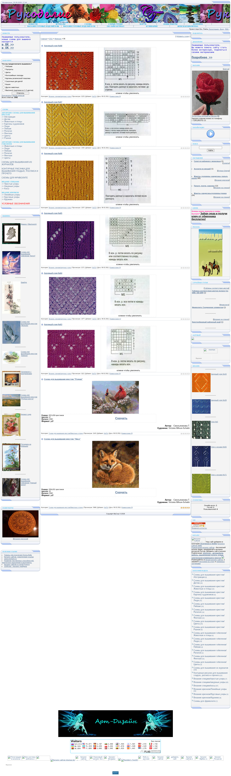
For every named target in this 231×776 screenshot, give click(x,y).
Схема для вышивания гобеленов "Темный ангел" (28, 482)
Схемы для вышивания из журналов (211, 668)
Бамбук (24, 282)
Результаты (6, 95)
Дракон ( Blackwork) (29, 224)
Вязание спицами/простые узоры (209, 679)
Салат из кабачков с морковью (207, 161)
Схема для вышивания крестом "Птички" (63, 379)
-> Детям (6, 119)
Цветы (8, 72)
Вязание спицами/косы (204, 685)
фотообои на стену (206, 562)
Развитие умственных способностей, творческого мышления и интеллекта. (18, 561)
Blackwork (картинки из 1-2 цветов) (19, 90)
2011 (51, 39)
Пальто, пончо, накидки (204, 186)
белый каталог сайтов (214, 560)
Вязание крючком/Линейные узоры (210, 689)
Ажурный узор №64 (53, 273)
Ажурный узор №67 (53, 102)
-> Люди (6, 126)
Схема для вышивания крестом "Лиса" (62, 439)
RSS (226, 29)
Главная (44, 39)
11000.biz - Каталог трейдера (15, 566)
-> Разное (6, 138)
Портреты (9, 69)
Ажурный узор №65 (53, 213)
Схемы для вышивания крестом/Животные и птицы (66, 433)
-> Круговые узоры (10, 197)
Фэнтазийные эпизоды (14, 75)
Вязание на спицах (221, 188)
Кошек (7, 84)
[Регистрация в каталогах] (15, 760)
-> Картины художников (13, 124)
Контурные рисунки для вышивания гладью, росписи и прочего (211, 674)
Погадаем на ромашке (26, 445)
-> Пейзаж (6, 128)
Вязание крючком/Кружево (206, 697)
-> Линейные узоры (11, 194)
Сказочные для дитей (13, 81)
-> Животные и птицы (12, 121)
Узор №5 (214, 422)
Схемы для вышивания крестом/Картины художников (209, 593)
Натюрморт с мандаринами (26, 373)
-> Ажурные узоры (10, 186)
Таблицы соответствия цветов (216, 288)
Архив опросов (18, 95)
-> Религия (7, 131)
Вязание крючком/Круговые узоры (210, 694)
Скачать (121, 418)
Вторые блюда (223, 171)
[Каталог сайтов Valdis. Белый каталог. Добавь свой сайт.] (198, 542)
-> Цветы (6, 135)
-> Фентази (7, 133)
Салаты (226, 163)
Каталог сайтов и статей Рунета (17, 564)
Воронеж (199, 358)
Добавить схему (182, 36)
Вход (222, 29)
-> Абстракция (8, 117)
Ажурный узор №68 (53, 46)
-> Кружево (7, 199)
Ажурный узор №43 (219, 374)
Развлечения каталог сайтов (203, 547)
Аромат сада (26, 414)
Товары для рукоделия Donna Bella (18, 555)
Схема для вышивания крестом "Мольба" (29, 323)
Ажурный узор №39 (219, 400)
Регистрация (213, 29)
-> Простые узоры (10, 184)
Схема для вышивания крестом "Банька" (29, 353)
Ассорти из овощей (202, 169)
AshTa (94, 96)
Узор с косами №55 (219, 447)
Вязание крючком (21, 539)
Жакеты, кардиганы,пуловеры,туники (210, 193)
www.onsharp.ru (10, 559)
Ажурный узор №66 (53, 153)
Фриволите (224, 305)
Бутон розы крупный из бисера (204, 116)
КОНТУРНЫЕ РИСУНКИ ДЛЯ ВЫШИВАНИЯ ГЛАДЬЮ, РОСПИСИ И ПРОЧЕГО (20, 171)
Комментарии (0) (115, 96)
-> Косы (5, 188)
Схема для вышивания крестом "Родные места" (29, 397)
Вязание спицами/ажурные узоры (60, 96)
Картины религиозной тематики (17, 78)
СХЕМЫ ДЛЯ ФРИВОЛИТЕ (15, 177)
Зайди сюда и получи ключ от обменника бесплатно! (209, 216)
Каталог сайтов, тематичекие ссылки (19, 557)
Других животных (12, 87)
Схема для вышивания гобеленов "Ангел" (28, 254)
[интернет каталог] (174, 760)
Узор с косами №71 (219, 475)
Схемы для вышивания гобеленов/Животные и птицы (210, 634)
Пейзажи (8, 66)
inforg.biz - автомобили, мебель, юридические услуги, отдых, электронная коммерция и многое (208, 555)
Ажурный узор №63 (53, 324)
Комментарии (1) (115, 319)
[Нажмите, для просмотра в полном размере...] (70, 89)
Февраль (58, 39)
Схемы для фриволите (204, 701)
